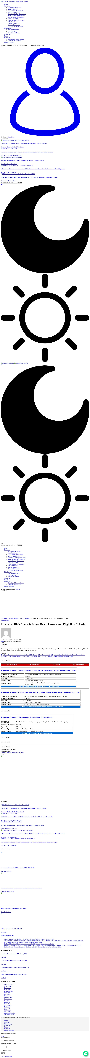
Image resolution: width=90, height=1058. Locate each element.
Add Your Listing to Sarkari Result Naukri (11, 928)
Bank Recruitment (6, 164)
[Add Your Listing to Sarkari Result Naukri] (7, 925)
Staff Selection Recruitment (14, 155)
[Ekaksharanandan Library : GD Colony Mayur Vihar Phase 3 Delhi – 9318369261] (7, 884)
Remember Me (6, 1050)
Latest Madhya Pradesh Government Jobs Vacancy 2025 (15, 967)
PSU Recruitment (11, 172)
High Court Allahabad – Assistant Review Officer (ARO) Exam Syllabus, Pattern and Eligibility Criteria (30, 655)
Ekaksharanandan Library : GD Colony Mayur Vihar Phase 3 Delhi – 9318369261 (21, 888)
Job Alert (3, 957)
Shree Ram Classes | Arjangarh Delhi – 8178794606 (13, 908)
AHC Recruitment (11, 664)
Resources (3, 932)
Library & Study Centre (7, 891)
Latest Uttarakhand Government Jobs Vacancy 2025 (14, 953)
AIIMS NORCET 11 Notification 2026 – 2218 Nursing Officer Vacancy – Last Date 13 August (23, 143)
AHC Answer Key (78, 664)
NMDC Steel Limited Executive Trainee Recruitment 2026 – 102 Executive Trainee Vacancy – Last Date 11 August (29, 177)
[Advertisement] (45, 604)
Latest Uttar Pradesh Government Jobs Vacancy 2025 (14, 960)
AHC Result (56, 664)
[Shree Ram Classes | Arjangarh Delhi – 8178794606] (7, 905)
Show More (11, 137)
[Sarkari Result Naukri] (14, 1)
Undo (2, 1036)
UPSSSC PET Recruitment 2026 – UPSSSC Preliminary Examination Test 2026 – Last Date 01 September (27, 152)
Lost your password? (6, 1056)
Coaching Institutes (6, 871)
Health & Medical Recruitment (15, 147)
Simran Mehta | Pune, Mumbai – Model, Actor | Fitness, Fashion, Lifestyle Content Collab (29, 939)
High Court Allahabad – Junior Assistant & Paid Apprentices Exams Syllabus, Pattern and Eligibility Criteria (40, 692)
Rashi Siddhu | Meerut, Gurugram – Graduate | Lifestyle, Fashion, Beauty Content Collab (29, 944)
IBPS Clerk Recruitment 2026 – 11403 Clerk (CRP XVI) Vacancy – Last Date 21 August (22, 160)
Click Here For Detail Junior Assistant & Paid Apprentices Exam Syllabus (41, 706)
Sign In (18, 589)
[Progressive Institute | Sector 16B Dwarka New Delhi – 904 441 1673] (7, 864)
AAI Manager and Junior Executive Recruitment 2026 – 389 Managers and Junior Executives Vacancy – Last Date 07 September (33, 169)
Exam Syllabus (5, 620)
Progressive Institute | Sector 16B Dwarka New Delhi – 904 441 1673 (17, 867)
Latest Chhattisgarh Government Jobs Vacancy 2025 (14, 974)
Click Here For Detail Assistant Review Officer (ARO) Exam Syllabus (38, 686)
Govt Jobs (3, 147)
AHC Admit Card (34, 664)
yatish (2, 641)
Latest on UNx (9, 935)
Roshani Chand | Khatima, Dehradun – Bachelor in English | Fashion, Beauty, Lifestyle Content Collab (32, 947)
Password (3, 1047)
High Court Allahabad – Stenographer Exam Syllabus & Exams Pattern (53, 656)
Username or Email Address (8, 1043)
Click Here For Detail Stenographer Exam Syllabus (37, 733)
